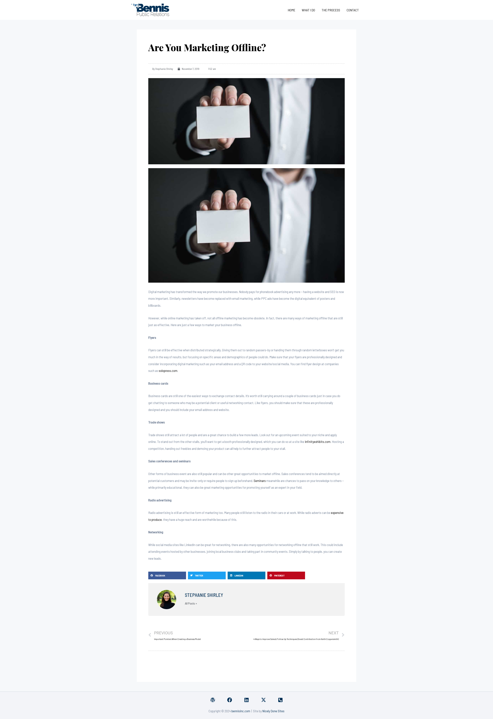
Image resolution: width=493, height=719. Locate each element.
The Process (331, 10)
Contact (353, 10)
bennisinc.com (240, 711)
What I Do (308, 10)
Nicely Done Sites (273, 711)
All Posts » (191, 603)
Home (291, 10)
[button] (167, 575)
